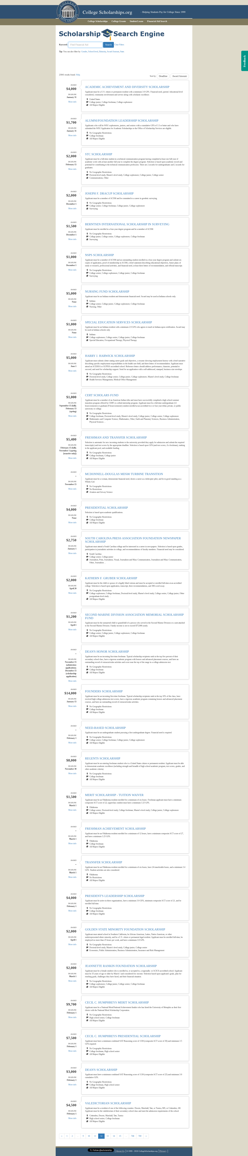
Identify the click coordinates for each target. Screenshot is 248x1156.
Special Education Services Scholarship (118, 322)
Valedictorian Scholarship (108, 1103)
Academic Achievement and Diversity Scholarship (127, 87)
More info (72, 102)
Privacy (163, 1151)
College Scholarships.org (107, 11)
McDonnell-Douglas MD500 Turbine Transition (124, 474)
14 (114, 1136)
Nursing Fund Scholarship (107, 291)
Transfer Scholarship (103, 862)
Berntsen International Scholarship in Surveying (127, 224)
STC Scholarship (98, 154)
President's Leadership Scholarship (114, 896)
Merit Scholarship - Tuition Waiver (114, 795)
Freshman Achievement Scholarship (115, 828)
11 (95, 1136)
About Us (120, 1151)
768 (132, 1136)
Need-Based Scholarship (105, 728)
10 (89, 1136)
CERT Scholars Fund (101, 395)
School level (93, 51)
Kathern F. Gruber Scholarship (111, 578)
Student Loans (136, 21)
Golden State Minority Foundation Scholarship (125, 929)
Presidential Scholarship (106, 507)
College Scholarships (98, 21)
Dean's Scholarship (101, 1069)
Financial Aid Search (157, 21)
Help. (78, 75)
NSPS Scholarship (99, 255)
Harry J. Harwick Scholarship (110, 355)
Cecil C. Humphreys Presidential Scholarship (123, 1036)
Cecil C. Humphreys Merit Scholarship (117, 1002)
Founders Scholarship (104, 691)
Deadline (163, 76)
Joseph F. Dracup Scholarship (109, 193)
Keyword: (63, 44)
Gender (84, 51)
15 (120, 1136)
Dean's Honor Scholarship (107, 651)
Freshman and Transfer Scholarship (116, 437)
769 (139, 1136)
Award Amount (113, 51)
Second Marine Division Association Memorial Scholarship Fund (134, 616)
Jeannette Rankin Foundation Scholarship (121, 966)
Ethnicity (102, 51)
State (122, 51)
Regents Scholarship (102, 758)
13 (108, 1136)
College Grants (119, 21)
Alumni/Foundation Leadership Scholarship (121, 120)
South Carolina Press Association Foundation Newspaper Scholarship (133, 540)
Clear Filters (119, 44)
